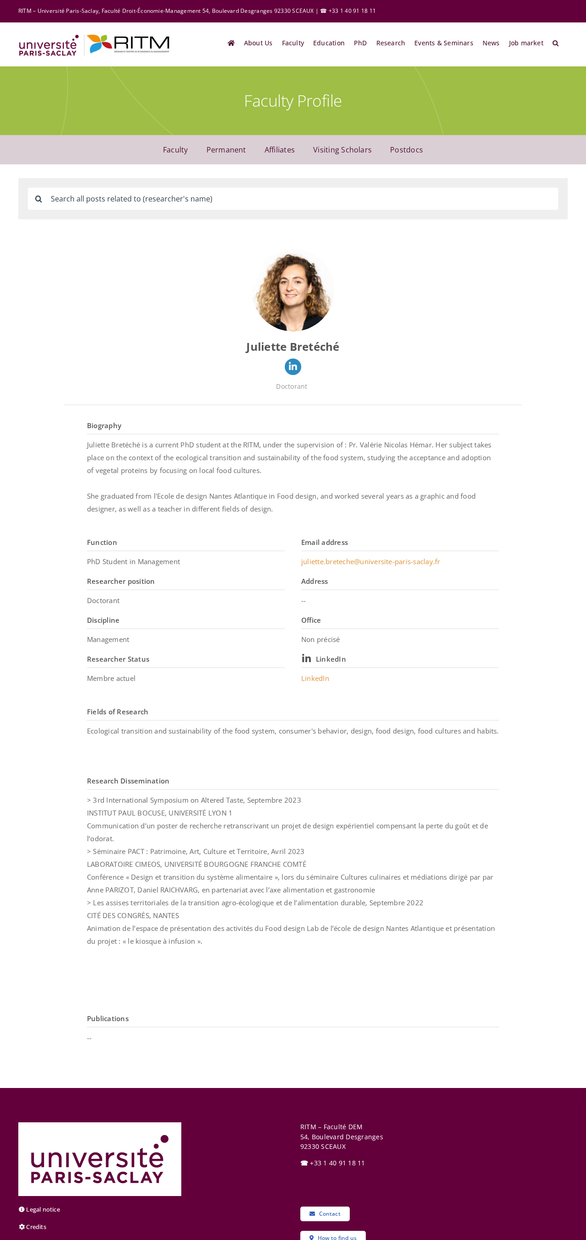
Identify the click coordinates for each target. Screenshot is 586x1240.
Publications (108, 1018)
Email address (324, 542)
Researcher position (121, 581)
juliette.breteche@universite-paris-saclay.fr (370, 561)
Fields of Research (117, 711)
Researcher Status (118, 659)
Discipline (103, 620)
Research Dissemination (128, 780)
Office (311, 620)
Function (102, 542)
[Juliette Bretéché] (293, 290)
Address (314, 581)
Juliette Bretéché (292, 346)
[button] (556, 43)
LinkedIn (331, 659)
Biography (104, 425)
